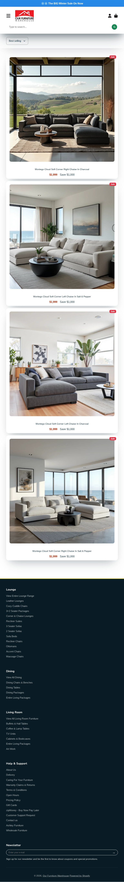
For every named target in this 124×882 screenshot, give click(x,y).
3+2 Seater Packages (17, 611)
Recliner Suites (14, 621)
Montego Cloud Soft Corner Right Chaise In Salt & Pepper (62, 497)
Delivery (10, 774)
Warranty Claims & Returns (20, 785)
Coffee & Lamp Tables (17, 728)
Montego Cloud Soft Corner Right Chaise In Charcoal (62, 116)
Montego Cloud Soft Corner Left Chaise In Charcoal (62, 370)
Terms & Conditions (16, 790)
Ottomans (11, 646)
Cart (116, 16)
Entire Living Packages (18, 697)
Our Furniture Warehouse (56, 875)
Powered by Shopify (80, 875)
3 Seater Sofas (14, 626)
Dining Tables (13, 687)
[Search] (114, 27)
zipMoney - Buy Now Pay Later (22, 810)
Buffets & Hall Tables (17, 723)
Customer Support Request (20, 815)
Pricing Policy (13, 800)
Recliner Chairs (14, 641)
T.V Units (11, 733)
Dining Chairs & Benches (19, 682)
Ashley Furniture (14, 825)
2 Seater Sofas (14, 631)
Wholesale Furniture (16, 830)
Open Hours (12, 795)
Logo (24, 15)
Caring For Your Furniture (19, 780)
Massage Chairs (15, 656)
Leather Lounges (15, 600)
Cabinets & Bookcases (18, 738)
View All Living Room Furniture (22, 718)
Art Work (11, 749)
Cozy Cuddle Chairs (16, 606)
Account (110, 16)
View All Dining (14, 677)
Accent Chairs (13, 651)
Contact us (12, 820)
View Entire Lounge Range (20, 595)
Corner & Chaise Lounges (19, 616)
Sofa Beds (11, 636)
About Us (11, 769)
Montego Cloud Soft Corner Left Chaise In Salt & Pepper (62, 243)
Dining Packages (15, 692)
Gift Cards (11, 805)
